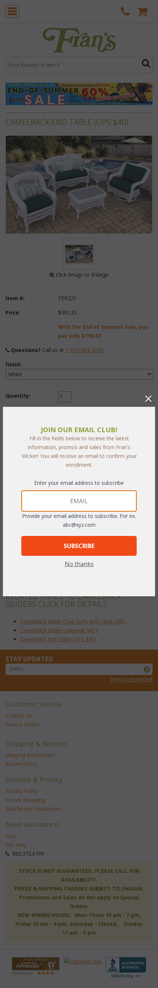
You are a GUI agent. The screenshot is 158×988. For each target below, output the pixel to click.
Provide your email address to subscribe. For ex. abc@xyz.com (79, 520)
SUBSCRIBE (79, 546)
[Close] (148, 398)
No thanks (79, 564)
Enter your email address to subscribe (79, 482)
